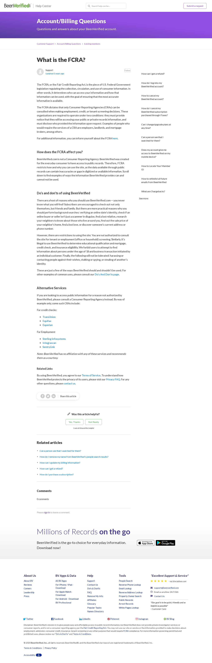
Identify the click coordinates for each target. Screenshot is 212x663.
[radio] (74, 422)
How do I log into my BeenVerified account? (152, 84)
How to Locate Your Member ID (155, 168)
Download (60, 588)
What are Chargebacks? (153, 191)
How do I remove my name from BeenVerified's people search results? (74, 456)
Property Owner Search (130, 596)
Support (91, 580)
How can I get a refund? (153, 73)
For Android (61, 599)
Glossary (91, 603)
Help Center (43, 6)
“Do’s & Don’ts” (62, 634)
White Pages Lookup (129, 607)
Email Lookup (125, 588)
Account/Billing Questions (69, 44)
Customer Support (45, 44)
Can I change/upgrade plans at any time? (156, 126)
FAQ (89, 592)
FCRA (126, 631)
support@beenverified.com (166, 588)
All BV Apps (61, 580)
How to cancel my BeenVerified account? (152, 97)
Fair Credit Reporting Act (95, 628)
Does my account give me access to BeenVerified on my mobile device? (155, 153)
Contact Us (92, 584)
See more (143, 198)
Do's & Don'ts (93, 588)
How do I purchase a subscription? (57, 474)
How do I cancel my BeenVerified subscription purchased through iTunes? (154, 112)
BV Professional (63, 602)
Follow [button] (127, 70)
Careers (27, 588)
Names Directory (95, 611)
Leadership (29, 592)
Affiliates (91, 600)
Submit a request (195, 5)
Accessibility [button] (29, 655)
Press (26, 596)
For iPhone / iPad (64, 584)
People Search (126, 580)
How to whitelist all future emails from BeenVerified (154, 180)
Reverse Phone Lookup (130, 584)
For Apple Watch (63, 591)
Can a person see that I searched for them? (152, 139)
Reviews (28, 584)
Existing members (92, 44)
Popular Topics (94, 607)
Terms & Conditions (82, 634)
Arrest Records (126, 603)
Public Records (126, 600)
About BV (28, 580)
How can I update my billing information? (60, 462)
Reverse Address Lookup (130, 592)
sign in (47, 512)
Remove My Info (95, 596)
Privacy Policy (51, 648)
